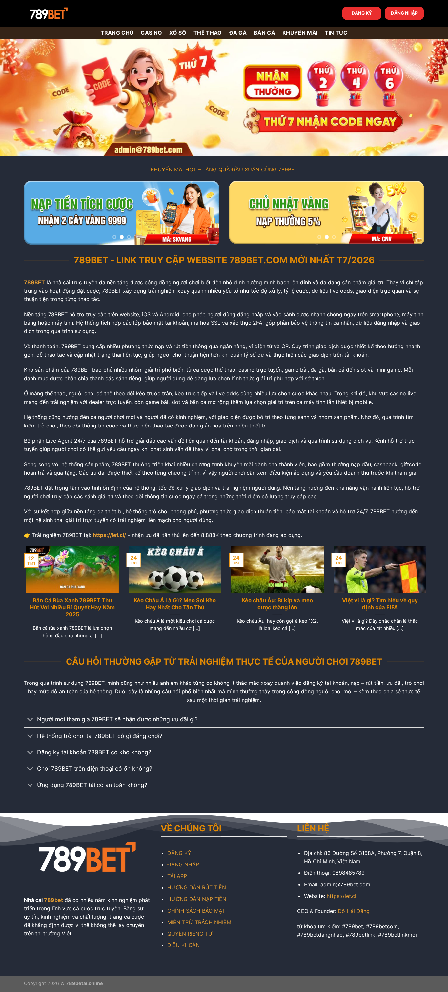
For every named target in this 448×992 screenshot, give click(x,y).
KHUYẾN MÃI (299, 33)
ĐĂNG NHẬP (404, 13)
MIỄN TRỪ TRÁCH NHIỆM (199, 922)
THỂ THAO (207, 33)
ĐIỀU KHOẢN (183, 945)
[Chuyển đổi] (30, 720)
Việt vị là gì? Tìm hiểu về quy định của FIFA (378, 604)
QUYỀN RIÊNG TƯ (190, 933)
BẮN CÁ (264, 33)
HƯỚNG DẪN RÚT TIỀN (196, 887)
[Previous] (36, 212)
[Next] (207, 212)
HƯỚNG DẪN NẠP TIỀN (196, 899)
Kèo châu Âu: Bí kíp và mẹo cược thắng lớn (275, 604)
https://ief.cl (341, 896)
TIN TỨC (336, 33)
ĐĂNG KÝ (362, 13)
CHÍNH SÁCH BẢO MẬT (196, 910)
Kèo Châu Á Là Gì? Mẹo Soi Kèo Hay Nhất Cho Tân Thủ (173, 604)
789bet (53, 900)
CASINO (151, 33)
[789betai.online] (60, 13)
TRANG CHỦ (117, 33)
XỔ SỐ (177, 33)
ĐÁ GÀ (238, 33)
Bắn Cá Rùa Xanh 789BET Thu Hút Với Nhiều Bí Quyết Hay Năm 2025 (70, 607)
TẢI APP (177, 876)
